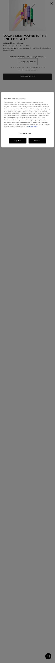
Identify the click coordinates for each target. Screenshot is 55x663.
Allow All (37, 141)
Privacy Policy (32, 126)
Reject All (17, 141)
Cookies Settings (25, 133)
